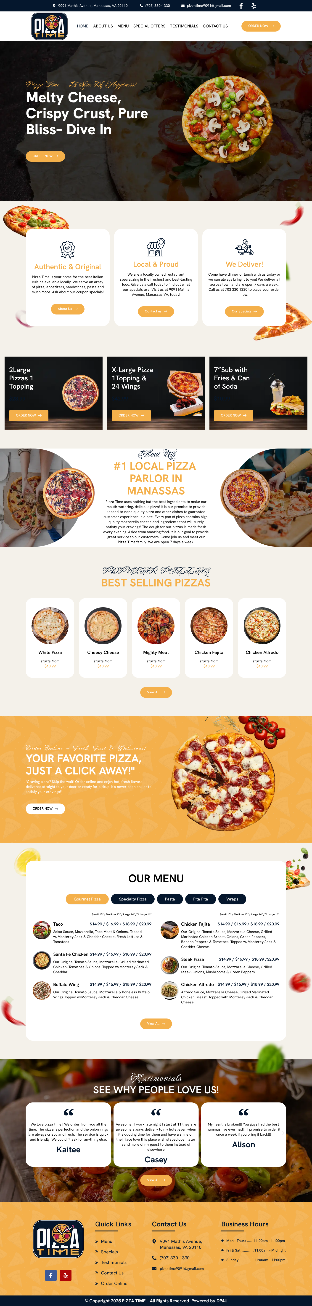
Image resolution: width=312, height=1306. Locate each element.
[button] (29, 1133)
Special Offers (149, 26)
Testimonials (184, 26)
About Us (103, 26)
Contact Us (215, 26)
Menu (123, 26)
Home (83, 26)
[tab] (87, 899)
